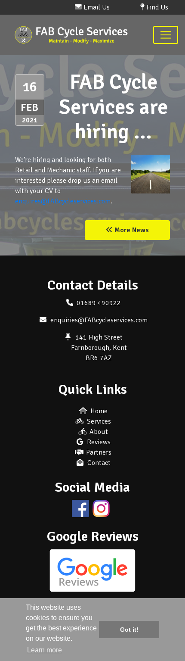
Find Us (156, 7)
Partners (97, 452)
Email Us (96, 7)
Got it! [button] (129, 629)
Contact (98, 462)
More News (131, 230)
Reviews (98, 442)
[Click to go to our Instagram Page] (102, 508)
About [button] (98, 431)
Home (98, 411)
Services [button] (98, 421)
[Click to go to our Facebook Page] (82, 508)
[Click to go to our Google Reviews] (92, 570)
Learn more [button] (44, 650)
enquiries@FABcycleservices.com (99, 320)
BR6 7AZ (99, 358)
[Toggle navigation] (165, 35)
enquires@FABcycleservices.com (63, 201)
